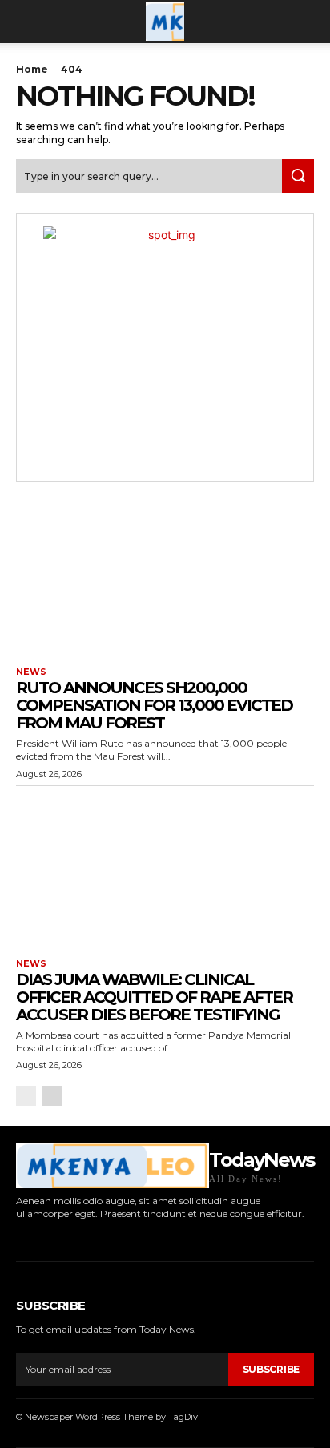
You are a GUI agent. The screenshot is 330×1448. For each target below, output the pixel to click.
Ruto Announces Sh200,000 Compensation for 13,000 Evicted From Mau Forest (154, 705)
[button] (27, 21)
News (31, 672)
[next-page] (52, 1096)
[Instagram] (42, 1237)
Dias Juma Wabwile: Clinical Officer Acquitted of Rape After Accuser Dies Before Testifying (154, 997)
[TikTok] (67, 1237)
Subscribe (271, 1369)
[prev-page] (26, 1096)
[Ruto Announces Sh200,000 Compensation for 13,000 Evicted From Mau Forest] (165, 576)
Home (32, 69)
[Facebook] (18, 1237)
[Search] (298, 176)
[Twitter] (91, 1237)
